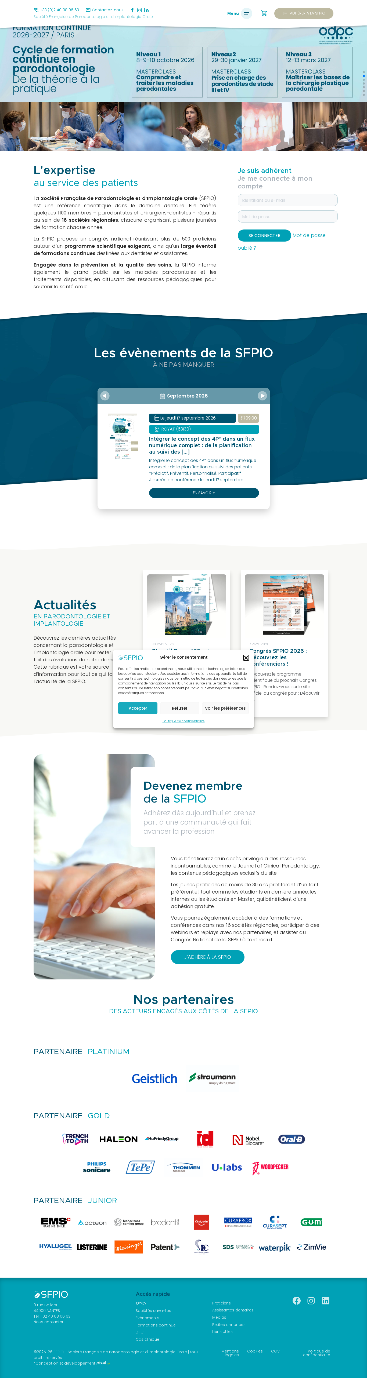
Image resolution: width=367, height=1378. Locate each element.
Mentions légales (230, 1353)
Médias (219, 1317)
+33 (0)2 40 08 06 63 (59, 10)
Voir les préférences (225, 708)
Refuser (180, 708)
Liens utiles (222, 1331)
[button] (246, 657)
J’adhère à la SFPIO (207, 957)
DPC (139, 1332)
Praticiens (221, 1303)
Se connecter (264, 235)
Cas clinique (147, 1339)
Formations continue (156, 1325)
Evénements (147, 1318)
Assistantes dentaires (233, 1310)
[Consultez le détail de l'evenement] (122, 436)
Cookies (255, 1351)
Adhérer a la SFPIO (303, 13)
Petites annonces (229, 1324)
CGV (275, 1351)
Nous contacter (48, 1322)
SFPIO (141, 1303)
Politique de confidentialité (184, 721)
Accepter (138, 708)
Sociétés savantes (153, 1310)
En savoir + (204, 492)
